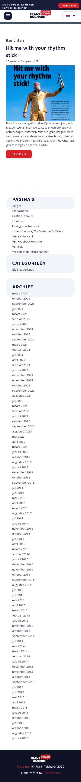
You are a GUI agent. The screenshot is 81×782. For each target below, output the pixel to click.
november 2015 (22, 569)
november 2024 (22, 329)
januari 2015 (20, 620)
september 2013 (23, 682)
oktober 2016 (21, 533)
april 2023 (18, 360)
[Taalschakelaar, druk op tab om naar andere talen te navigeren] (70, 15)
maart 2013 (20, 707)
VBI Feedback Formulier (27, 241)
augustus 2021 (22, 395)
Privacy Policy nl (22, 236)
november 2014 (22, 625)
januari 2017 (20, 523)
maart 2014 (20, 651)
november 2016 (22, 528)
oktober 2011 (21, 728)
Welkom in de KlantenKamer (30, 252)
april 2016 (18, 544)
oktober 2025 (21, 298)
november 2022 (22, 380)
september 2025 (23, 303)
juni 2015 (18, 595)
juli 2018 (17, 487)
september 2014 (23, 636)
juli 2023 (17, 355)
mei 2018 (18, 498)
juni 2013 (18, 692)
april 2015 (18, 605)
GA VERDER (19, 154)
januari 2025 (20, 324)
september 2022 (23, 390)
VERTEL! (17, 246)
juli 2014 (17, 641)
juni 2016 (18, 539)
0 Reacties (12, 61)
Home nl (17, 221)
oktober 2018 (21, 477)
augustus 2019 (22, 462)
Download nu (68, 5)
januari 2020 (20, 452)
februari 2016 (21, 554)
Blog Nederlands (23, 269)
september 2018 (23, 482)
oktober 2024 (21, 334)
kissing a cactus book (25, 226)
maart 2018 (20, 508)
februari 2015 (21, 615)
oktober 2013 (21, 677)
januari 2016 (20, 559)
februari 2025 (21, 319)
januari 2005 (20, 738)
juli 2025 (17, 309)
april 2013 (18, 702)
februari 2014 (21, 656)
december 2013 (22, 666)
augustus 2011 (22, 733)
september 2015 (23, 579)
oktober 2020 (21, 421)
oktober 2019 (21, 457)
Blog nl (16, 206)
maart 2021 (20, 406)
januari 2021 (20, 416)
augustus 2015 (22, 585)
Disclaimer (24, 766)
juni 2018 (18, 493)
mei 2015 (18, 600)
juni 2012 (18, 723)
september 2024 (23, 339)
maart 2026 (20, 293)
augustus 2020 (22, 431)
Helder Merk (51, 772)
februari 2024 (21, 349)
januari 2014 (20, 661)
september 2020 (23, 426)
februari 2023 (21, 365)
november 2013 (22, 672)
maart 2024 (20, 344)
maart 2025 (20, 314)
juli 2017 (17, 518)
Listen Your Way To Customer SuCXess (37, 231)
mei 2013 (18, 697)
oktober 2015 (21, 574)
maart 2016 (20, 549)
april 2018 (18, 503)
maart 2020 (20, 447)
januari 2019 (20, 467)
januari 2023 (20, 370)
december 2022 (22, 375)
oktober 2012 (21, 718)
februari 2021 (21, 411)
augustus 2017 (22, 513)
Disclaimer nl (20, 211)
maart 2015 (20, 610)
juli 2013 (17, 687)
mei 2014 (18, 646)
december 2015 (22, 564)
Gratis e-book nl (22, 216)
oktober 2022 (21, 385)
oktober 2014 (21, 631)
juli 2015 (17, 590)
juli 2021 (17, 401)
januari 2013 (20, 712)
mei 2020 (18, 436)
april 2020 (18, 441)
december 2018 (22, 472)
